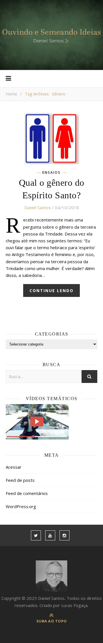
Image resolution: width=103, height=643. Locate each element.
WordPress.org (21, 506)
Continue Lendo (51, 290)
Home (11, 94)
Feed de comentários (27, 493)
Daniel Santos (37, 207)
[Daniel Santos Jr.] (51, 35)
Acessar (13, 467)
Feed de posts (20, 480)
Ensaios (51, 172)
